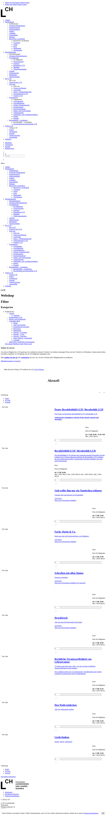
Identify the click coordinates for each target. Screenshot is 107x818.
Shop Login (28, 344)
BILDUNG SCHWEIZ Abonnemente (21, 342)
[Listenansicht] (104, 391)
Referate (12, 37)
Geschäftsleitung (18, 103)
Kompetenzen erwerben (21, 327)
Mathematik (17, 330)
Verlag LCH (9, 126)
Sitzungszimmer (14, 77)
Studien (11, 31)
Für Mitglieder (14, 58)
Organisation (13, 97)
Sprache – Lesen (18, 334)
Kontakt (12, 133)
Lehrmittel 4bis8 (14, 321)
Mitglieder (8, 143)
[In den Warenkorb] (81, 440)
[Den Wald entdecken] (27, 704)
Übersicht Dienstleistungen (18, 56)
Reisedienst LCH (19, 65)
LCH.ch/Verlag (39, 369)
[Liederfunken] (27, 736)
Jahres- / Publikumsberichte (22, 92)
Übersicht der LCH (15, 82)
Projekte (16, 118)
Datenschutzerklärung (12, 796)
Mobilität (16, 67)
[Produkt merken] (58, 443)
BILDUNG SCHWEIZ (17, 39)
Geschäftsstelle (18, 101)
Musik (15, 323)
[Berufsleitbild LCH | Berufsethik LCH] (27, 450)
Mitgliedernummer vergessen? (11, 361)
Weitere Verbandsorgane (21, 105)
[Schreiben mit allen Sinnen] (27, 572)
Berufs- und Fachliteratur (17, 319)
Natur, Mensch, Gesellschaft (22, 338)
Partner (15, 116)
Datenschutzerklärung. (91, 813)
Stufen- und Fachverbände (22, 111)
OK (103, 813)
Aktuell (7, 20)
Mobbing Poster (18, 344)
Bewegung (17, 329)
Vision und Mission (19, 88)
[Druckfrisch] (27, 617)
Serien (15, 45)
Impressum (8, 792)
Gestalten (16, 340)
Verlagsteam (13, 132)
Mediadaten (17, 48)
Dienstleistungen (10, 52)
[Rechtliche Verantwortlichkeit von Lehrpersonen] (27, 658)
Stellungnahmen (14, 29)
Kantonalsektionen (19, 109)
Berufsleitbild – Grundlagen (18, 120)
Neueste (7, 402)
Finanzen (16, 63)
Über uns (12, 84)
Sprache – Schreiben (20, 332)
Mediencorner (9, 148)
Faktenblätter (13, 35)
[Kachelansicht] (99, 391)
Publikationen (9, 22)
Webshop (8, 139)
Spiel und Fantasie (19, 325)
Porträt (11, 130)
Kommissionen (18, 107)
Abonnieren (9, 145)
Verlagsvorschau (14, 135)
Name (7, 398)
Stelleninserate (14, 73)
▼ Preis (7, 400)
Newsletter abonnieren (8, 777)
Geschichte (17, 90)
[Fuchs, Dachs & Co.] (27, 531)
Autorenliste (13, 137)
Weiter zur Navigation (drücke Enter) (17, 2)
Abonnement (17, 50)
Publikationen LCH (15, 317)
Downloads (9, 344)
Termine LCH (18, 96)
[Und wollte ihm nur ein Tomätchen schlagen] (27, 490)
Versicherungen (18, 62)
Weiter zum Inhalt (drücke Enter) (16, 4)
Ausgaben (16, 43)
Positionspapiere (14, 27)
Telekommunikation (20, 69)
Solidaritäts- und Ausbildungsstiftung (25, 115)
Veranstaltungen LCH (20, 94)
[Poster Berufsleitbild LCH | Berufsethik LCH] (27, 409)
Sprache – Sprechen (20, 336)
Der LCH (8, 79)
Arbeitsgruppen (18, 113)
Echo (15, 46)
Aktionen (16, 315)
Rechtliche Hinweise (12, 794)
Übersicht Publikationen (17, 26)
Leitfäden (12, 33)
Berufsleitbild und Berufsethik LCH (25, 124)
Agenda (11, 71)
